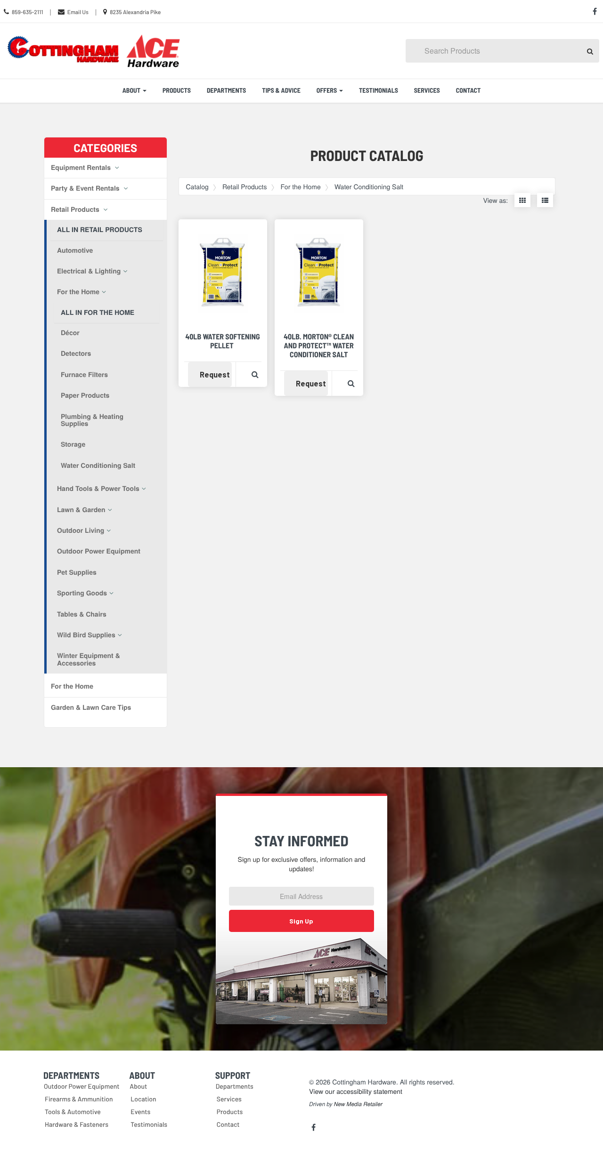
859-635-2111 (27, 12)
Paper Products (85, 395)
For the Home (78, 292)
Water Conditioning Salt (98, 465)
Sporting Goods (82, 593)
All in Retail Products (99, 229)
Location (143, 1099)
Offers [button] (327, 90)
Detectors (76, 353)
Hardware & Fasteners (76, 1124)
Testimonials (378, 90)
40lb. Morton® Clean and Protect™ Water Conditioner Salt (319, 345)
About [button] (132, 90)
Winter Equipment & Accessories (88, 659)
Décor (70, 332)
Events (140, 1112)
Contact (468, 90)
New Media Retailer (358, 1104)
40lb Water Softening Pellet (222, 341)
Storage (73, 444)
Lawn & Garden (81, 509)
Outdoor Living (80, 530)
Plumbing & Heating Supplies (92, 420)
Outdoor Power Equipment (98, 551)
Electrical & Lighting (89, 271)
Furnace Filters (84, 374)
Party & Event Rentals (86, 188)
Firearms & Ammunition (79, 1099)
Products (177, 90)
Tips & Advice (281, 90)
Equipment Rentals (82, 167)
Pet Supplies (77, 572)
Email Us (78, 12)
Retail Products (76, 209)
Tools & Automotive (73, 1112)
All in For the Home (97, 312)
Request (216, 374)
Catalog (197, 186)
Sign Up (301, 921)
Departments (226, 90)
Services (427, 90)
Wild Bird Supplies (86, 635)
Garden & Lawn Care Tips (91, 707)
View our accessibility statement (355, 1091)
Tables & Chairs (81, 614)
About (138, 1086)
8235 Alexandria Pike (135, 12)
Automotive (75, 250)
